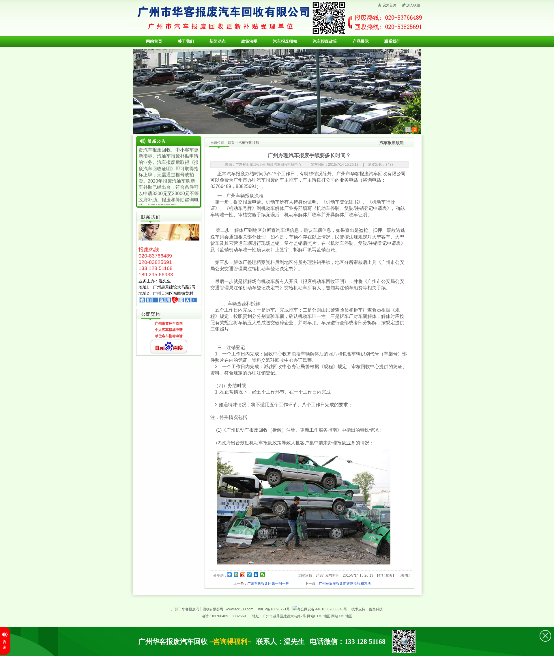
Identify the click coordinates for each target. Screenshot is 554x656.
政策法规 (249, 41)
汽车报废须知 (285, 41)
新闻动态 (217, 41)
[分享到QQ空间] (236, 574)
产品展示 (361, 41)
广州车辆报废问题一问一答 (268, 584)
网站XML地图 (341, 616)
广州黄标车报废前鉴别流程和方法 (345, 584)
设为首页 (389, 5)
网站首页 (154, 41)
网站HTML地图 (319, 616)
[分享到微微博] (262, 574)
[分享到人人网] (256, 574)
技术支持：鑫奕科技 (367, 609)
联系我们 (392, 41)
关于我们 (186, 41)
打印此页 (385, 575)
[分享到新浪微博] (242, 574)
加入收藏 (413, 5)
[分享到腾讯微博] (249, 574)
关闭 (404, 575)
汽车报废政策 (325, 41)
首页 (231, 143)
